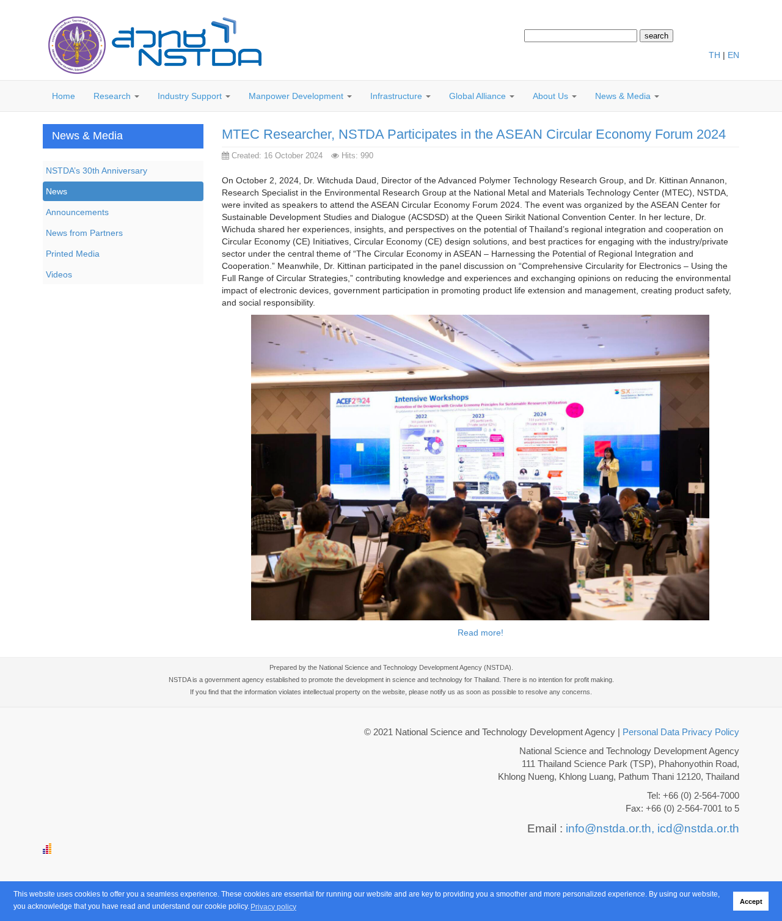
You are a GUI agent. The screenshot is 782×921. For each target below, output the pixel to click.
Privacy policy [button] (273, 907)
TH (714, 55)
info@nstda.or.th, (610, 828)
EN (733, 55)
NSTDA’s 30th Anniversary (96, 170)
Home (63, 96)
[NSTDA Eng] (153, 46)
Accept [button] (751, 901)
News (56, 191)
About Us (552, 96)
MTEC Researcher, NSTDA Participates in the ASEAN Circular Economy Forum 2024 (474, 134)
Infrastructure (397, 96)
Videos (59, 274)
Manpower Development (297, 96)
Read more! (480, 632)
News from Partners (84, 233)
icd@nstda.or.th (698, 828)
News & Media (624, 96)
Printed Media (73, 254)
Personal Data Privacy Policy (681, 732)
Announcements (77, 212)
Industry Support (191, 96)
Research (113, 96)
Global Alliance (478, 96)
